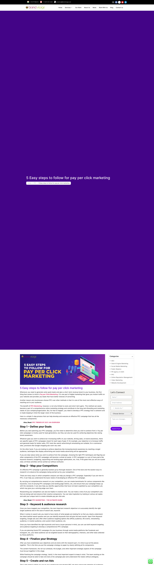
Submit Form (116, 429)
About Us (87, 7)
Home (60, 7)
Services (68, 7)
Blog (111, 7)
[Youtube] (122, 2)
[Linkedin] (125, 2)
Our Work (78, 7)
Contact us (119, 7)
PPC (35, 183)
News (94, 7)
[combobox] (112, 408)
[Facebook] (116, 2)
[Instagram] (113, 2)
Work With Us (103, 7)
